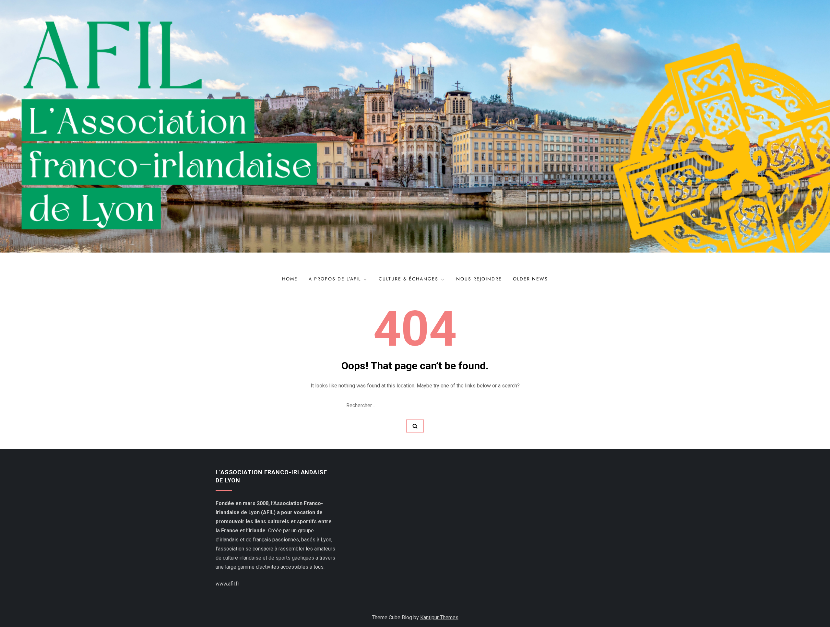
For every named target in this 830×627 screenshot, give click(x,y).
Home (290, 279)
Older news (530, 279)
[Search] (415, 426)
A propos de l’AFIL (335, 279)
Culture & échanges (408, 279)
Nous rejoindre (479, 279)
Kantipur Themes (439, 617)
